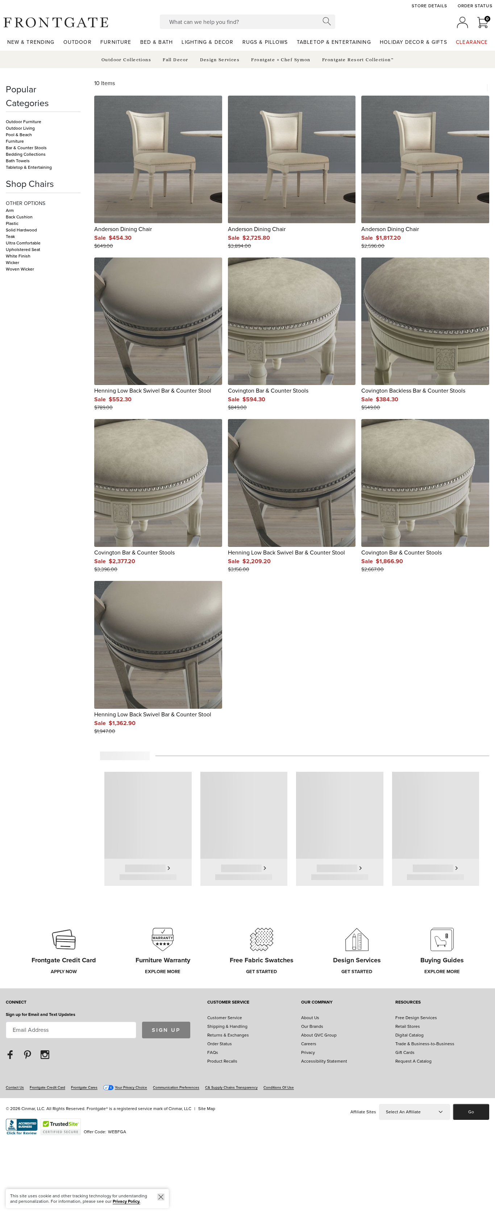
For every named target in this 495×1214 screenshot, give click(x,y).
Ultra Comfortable (23, 243)
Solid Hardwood (21, 230)
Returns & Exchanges (228, 1035)
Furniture (15, 141)
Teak (10, 236)
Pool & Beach (19, 134)
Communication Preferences (176, 1087)
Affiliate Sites (363, 1112)
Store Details (429, 6)
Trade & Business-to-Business (424, 1044)
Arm (10, 210)
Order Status (475, 6)
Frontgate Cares (84, 1087)
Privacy (308, 1052)
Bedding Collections (26, 154)
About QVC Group (319, 1035)
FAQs (212, 1052)
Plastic (12, 223)
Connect (16, 1002)
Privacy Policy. (126, 1201)
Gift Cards (405, 1052)
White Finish (18, 256)
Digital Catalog (409, 1035)
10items (104, 83)
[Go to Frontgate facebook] (10, 1054)
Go (471, 1112)
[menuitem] (31, 42)
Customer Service (228, 1002)
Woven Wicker (20, 269)
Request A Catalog (413, 1061)
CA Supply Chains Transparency (231, 1087)
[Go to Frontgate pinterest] (27, 1054)
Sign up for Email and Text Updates (40, 1014)
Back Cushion (19, 217)
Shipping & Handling (227, 1026)
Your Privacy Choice (131, 1087)
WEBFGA (117, 1132)
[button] (56, 22)
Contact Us (15, 1087)
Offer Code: (95, 1132)
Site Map (206, 1108)
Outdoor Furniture (23, 121)
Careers (308, 1044)
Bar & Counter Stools (26, 148)
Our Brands (312, 1026)
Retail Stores (407, 1026)
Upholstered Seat (23, 249)
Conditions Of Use (278, 1087)
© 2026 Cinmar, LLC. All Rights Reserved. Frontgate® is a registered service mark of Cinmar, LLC (98, 1108)
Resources (408, 1002)
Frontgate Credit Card (47, 1087)
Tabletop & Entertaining (29, 167)
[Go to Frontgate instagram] (45, 1054)
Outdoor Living (20, 128)
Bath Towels (18, 161)
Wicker (12, 262)
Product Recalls (222, 1061)
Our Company (317, 1002)
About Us (310, 1017)
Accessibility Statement (324, 1061)
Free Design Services (416, 1017)
